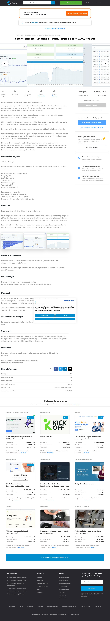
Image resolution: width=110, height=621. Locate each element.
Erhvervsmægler (63, 586)
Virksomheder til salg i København (16, 591)
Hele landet (41, 96)
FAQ (21, 606)
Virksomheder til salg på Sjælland (16, 588)
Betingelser (12, 606)
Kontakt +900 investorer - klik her (92, 122)
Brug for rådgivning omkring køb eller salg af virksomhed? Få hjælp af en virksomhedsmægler (19, 361)
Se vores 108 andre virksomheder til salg (55, 558)
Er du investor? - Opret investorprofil (92, 128)
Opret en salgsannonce (69, 606)
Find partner (62, 592)
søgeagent (34, 23)
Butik (38, 589)
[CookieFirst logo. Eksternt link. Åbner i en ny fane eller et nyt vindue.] (35, 302)
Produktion (40, 580)
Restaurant (40, 592)
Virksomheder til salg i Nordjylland (17, 577)
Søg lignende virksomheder (78, 13)
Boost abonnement (64, 577)
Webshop (39, 577)
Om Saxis (30, 606)
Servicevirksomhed (42, 586)
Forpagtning (62, 595)
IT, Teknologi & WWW (21, 35)
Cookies (40, 606)
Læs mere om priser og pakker (72, 404)
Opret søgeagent (52, 606)
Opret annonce (71, 3)
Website (41, 35)
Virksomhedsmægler (64, 583)
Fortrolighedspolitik (69, 300)
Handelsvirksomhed (42, 583)
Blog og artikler (85, 606)
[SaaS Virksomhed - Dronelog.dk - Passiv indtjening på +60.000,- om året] (55, 65)
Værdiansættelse (63, 580)
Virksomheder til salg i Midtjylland (16, 580)
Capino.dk (98, 606)
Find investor (62, 598)
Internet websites (33, 35)
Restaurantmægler (64, 589)
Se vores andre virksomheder (55, 28)
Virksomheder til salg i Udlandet (16, 594)
